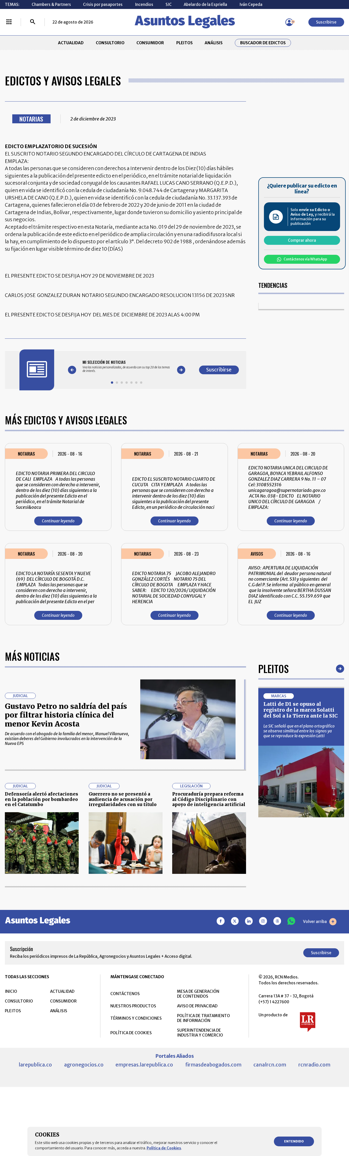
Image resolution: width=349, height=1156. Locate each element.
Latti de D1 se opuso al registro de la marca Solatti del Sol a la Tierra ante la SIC (300, 710)
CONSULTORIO (110, 42)
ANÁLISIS (214, 42)
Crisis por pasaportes (103, 4)
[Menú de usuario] (289, 22)
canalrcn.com (269, 1065)
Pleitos (273, 669)
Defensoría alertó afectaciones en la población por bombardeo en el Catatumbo (41, 799)
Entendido (294, 1141)
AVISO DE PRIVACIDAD (197, 1006)
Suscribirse (326, 22)
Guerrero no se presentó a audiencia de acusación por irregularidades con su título (123, 799)
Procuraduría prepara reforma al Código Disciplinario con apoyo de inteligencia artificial (208, 799)
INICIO (11, 991)
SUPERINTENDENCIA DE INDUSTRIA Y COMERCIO (200, 1033)
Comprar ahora (302, 240)
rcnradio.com (314, 1065)
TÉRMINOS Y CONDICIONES (136, 1018)
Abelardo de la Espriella (205, 4)
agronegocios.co (83, 1065)
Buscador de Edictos (263, 42)
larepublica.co (35, 1065)
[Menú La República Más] (9, 22)
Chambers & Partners (51, 4)
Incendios (144, 4)
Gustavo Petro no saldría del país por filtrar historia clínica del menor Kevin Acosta (66, 715)
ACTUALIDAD (71, 42)
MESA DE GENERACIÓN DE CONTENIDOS (198, 994)
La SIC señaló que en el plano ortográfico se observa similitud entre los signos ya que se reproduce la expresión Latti (299, 731)
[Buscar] (33, 22)
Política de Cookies (164, 1148)
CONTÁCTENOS (125, 993)
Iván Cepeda (250, 4)
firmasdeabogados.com (213, 1065)
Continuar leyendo (58, 521)
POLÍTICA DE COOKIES (131, 1032)
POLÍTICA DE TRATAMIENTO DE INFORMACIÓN (203, 1018)
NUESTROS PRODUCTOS (133, 1006)
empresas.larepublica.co (144, 1065)
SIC (169, 4)
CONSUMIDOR (150, 42)
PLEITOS (184, 42)
